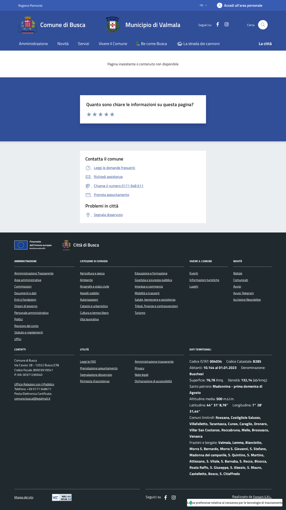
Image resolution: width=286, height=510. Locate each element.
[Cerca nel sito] (263, 25)
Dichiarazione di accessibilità (153, 381)
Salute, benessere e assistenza (155, 299)
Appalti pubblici (89, 293)
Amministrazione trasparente (154, 361)
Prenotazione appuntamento (99, 368)
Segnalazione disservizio (96, 374)
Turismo (140, 312)
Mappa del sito (23, 497)
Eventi (193, 273)
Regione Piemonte (30, 5)
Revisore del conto (26, 325)
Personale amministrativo (31, 312)
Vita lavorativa (89, 319)
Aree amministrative (27, 280)
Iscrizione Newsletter (247, 299)
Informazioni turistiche (204, 280)
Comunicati (240, 280)
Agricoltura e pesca (92, 273)
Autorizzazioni (89, 299)
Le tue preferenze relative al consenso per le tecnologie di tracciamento (234, 502)
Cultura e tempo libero (94, 312)
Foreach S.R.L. (262, 497)
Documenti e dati (25, 293)
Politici (18, 319)
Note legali (141, 374)
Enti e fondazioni (25, 299)
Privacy (139, 368)
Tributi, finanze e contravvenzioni (156, 306)
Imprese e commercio (149, 286)
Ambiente (86, 280)
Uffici (17, 339)
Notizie (237, 273)
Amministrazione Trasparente (33, 273)
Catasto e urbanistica (94, 306)
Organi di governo (25, 306)
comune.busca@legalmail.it (32, 398)
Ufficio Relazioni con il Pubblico (34, 384)
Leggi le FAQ (88, 361)
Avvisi (237, 286)
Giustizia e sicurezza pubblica (153, 280)
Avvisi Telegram (243, 293)
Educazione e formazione (151, 273)
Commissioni (23, 286)
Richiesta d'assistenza (94, 381)
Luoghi (193, 286)
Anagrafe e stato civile (94, 286)
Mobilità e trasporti (147, 293)
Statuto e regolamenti (28, 332)
